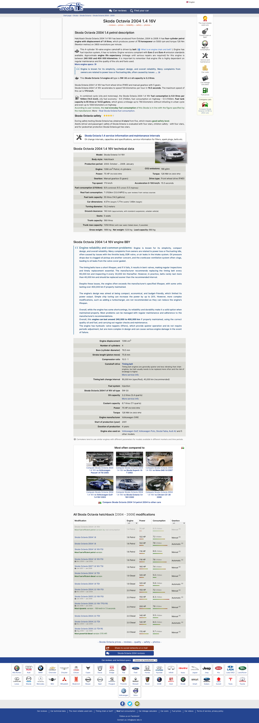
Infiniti (171, 673)
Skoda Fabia (162, 431)
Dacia (100, 673)
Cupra (88, 673)
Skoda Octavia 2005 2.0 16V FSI (89, 596)
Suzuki (218, 684)
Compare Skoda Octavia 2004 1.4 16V (99, 470)
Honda (147, 673)
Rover (147, 684)
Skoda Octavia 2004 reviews (131, 653)
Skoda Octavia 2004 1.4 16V (87, 527)
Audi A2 (172, 431)
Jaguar (194, 673)
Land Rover (242, 673)
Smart (195, 684)
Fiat (123, 673)
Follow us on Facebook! (129, 716)
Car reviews (120, 10)
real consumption (112, 530)
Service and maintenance (205, 61)
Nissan (88, 684)
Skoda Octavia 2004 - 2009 (103, 15)
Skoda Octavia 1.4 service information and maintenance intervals (122, 135)
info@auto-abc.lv (134, 720)
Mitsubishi (64, 684)
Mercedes (40, 684)
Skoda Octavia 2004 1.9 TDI (87, 573)
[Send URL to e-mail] (137, 704)
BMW (40, 673)
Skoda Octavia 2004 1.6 (85, 537)
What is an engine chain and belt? (156, 49)
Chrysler (64, 673)
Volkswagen (123, 695)
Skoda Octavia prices (110, 642)
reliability (130, 25)
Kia (218, 673)
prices (120, 25)
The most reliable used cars (205, 24)
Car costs (205, 72)
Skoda (75, 15)
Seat (171, 684)
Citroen (76, 673)
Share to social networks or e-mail (131, 648)
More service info (130, 374)
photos (147, 25)
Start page (67, 15)
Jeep (207, 673)
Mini (52, 684)
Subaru (206, 684)
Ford (135, 673)
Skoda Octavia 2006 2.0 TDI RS (89, 628)
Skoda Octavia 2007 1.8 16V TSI (89, 566)
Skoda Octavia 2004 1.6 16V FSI (89, 549)
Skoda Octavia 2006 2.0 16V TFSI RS (91, 603)
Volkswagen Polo (147, 431)
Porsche (123, 684)
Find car (141, 10)
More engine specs (84, 64)
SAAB (159, 684)
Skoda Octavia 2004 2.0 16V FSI (89, 589)
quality (137, 642)
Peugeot (112, 684)
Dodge (111, 673)
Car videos (189, 711)
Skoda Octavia (85, 15)
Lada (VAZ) (230, 673)
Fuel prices (205, 95)
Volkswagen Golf (130, 431)
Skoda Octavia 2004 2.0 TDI (87, 616)
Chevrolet (52, 673)
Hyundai (159, 673)
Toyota (242, 684)
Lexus (17, 684)
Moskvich (76, 684)
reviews (112, 25)
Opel (100, 684)
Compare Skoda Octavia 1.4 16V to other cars (205, 111)
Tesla (230, 684)
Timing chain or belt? (205, 36)
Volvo (135, 695)
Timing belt (127, 364)
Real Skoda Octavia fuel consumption (116, 110)
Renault (135, 684)
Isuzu (183, 673)
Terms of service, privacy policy (210, 711)
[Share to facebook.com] (122, 704)
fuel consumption (205, 49)
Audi (28, 673)
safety (139, 25)
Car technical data (58, 711)
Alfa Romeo (16, 673)
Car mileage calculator (205, 83)
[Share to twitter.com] (129, 704)
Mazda (28, 684)
